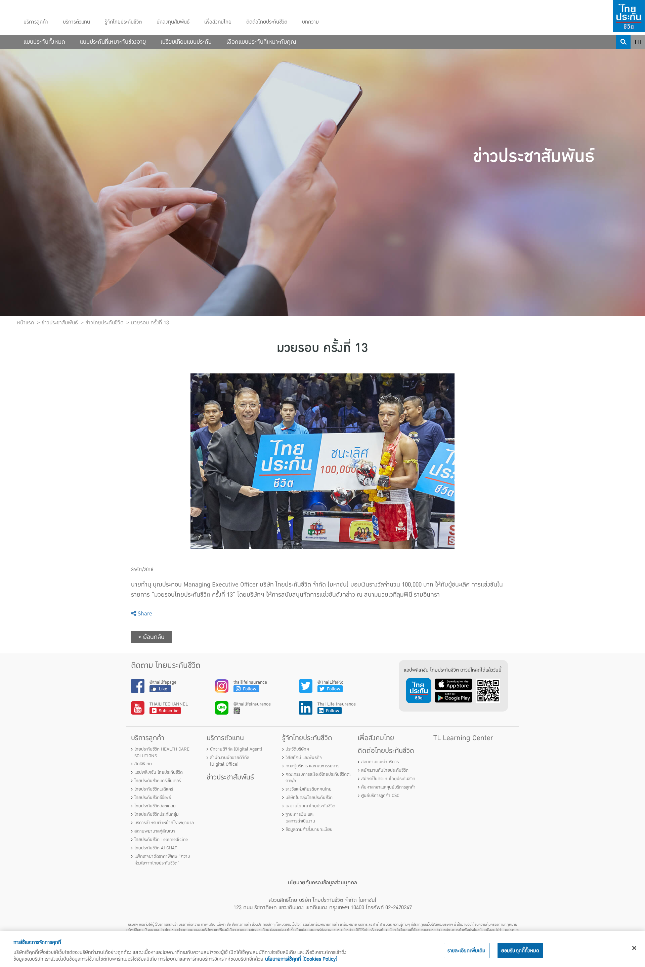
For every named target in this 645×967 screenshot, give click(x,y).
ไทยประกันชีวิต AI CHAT (155, 848)
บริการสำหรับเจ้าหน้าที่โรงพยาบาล (164, 823)
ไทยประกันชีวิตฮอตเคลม (155, 806)
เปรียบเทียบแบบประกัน (186, 42)
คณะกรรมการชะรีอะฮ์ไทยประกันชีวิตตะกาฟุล (318, 778)
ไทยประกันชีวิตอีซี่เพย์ (152, 797)
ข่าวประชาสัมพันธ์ (230, 777)
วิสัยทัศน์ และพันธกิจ (304, 757)
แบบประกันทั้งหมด (44, 42)
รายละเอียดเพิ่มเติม (466, 950)
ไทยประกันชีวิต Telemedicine (161, 839)
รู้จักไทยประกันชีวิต (123, 22)
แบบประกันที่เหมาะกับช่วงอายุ (113, 42)
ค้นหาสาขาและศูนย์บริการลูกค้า (388, 787)
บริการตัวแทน (76, 22)
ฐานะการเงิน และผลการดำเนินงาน (300, 818)
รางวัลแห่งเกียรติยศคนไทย (309, 789)
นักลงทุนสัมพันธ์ (173, 22)
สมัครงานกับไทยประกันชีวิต (384, 770)
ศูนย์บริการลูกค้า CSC (380, 795)
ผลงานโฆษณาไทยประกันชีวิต (310, 806)
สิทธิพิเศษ (143, 764)
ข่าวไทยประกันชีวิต (104, 322)
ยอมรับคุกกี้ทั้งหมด (520, 950)
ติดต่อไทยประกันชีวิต (266, 22)
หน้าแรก (25, 322)
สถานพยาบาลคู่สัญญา (154, 831)
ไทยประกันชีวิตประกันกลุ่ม (156, 814)
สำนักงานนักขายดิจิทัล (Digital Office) (229, 761)
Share (144, 613)
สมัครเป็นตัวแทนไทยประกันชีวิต (388, 778)
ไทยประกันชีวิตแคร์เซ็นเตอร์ (157, 780)
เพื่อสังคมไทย (217, 22)
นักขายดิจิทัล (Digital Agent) (236, 749)
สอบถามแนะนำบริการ (380, 762)
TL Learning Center (463, 737)
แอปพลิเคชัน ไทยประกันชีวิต (158, 772)
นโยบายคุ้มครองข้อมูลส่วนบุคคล (322, 882)
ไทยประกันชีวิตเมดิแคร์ (153, 789)
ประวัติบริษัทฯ (297, 749)
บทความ (310, 22)
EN (638, 55)
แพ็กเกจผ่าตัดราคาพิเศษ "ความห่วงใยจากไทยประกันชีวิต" (162, 860)
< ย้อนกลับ (151, 637)
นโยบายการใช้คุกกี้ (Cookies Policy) (301, 959)
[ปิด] (634, 948)
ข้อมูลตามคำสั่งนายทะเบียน (309, 829)
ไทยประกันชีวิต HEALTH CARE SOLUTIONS (161, 753)
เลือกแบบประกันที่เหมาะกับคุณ (261, 42)
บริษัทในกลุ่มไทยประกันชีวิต (309, 797)
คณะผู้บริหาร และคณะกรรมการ (312, 766)
